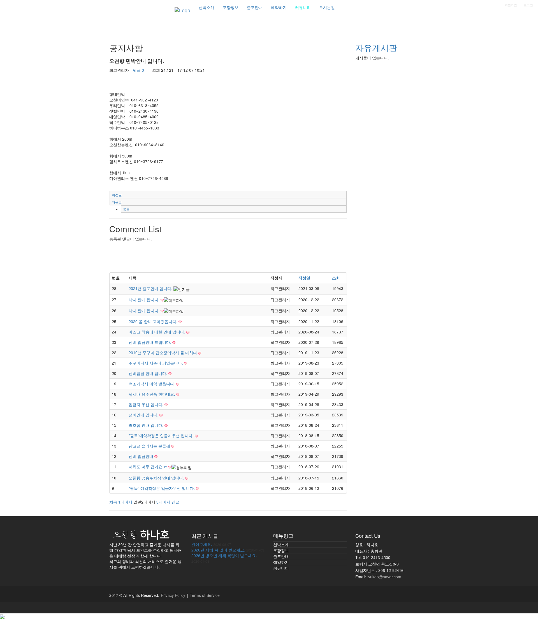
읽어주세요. (201, 544)
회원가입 (511, 5)
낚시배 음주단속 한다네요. (152, 394)
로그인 (528, 5)
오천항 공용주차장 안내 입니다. (157, 478)
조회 (336, 277)
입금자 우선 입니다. (146, 404)
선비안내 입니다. (144, 415)
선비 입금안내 (141, 456)
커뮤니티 (281, 568)
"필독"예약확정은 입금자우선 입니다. (162, 435)
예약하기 (281, 562)
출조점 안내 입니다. (146, 425)
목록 (126, 209)
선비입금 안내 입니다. (148, 373)
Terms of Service (205, 595)
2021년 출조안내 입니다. (151, 288)
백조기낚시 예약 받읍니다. (152, 383)
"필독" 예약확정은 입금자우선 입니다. (162, 488)
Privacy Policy (173, 595)
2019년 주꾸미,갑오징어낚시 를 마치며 (163, 352)
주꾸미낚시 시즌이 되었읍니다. (156, 363)
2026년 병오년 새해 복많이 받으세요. (224, 555)
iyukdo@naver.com (384, 576)
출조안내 (281, 556)
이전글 (117, 194)
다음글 (117, 202)
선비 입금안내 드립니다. (150, 342)
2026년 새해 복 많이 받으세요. (218, 550)
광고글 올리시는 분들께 (150, 446)
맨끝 (175, 502)
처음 (113, 502)
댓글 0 (138, 70)
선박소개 (281, 544)
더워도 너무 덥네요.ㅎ (148, 466)
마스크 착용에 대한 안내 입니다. (157, 332)
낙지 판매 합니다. (145, 299)
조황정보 (281, 550)
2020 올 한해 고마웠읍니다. (153, 321)
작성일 (304, 277)
